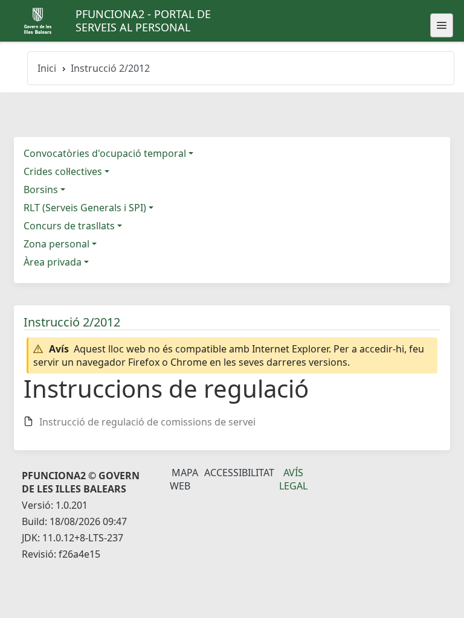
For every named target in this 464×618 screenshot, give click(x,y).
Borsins (41, 189)
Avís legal (293, 479)
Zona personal (56, 243)
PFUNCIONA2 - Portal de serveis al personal (143, 20)
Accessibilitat (239, 472)
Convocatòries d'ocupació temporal (105, 153)
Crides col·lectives (63, 171)
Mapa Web (184, 479)
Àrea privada (53, 262)
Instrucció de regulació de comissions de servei (147, 421)
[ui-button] (441, 25)
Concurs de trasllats (69, 225)
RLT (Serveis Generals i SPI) (85, 207)
